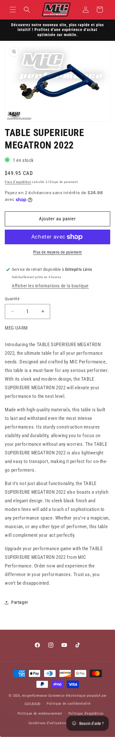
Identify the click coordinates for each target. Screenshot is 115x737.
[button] (13, 10)
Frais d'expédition (18, 182)
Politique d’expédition (85, 713)
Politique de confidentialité (69, 704)
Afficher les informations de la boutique (50, 285)
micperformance (34, 696)
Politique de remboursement (40, 713)
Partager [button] (19, 602)
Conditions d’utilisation (47, 723)
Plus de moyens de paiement (57, 252)
